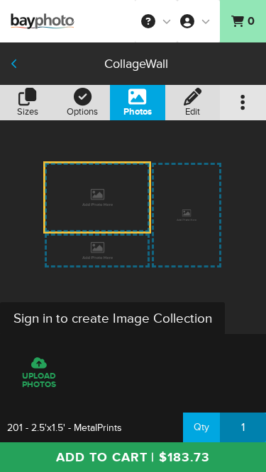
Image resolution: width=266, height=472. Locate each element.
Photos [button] (137, 111)
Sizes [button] (27, 111)
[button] (156, 21)
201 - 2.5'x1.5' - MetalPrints (64, 428)
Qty (201, 427)
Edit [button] (192, 111)
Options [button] (82, 111)
